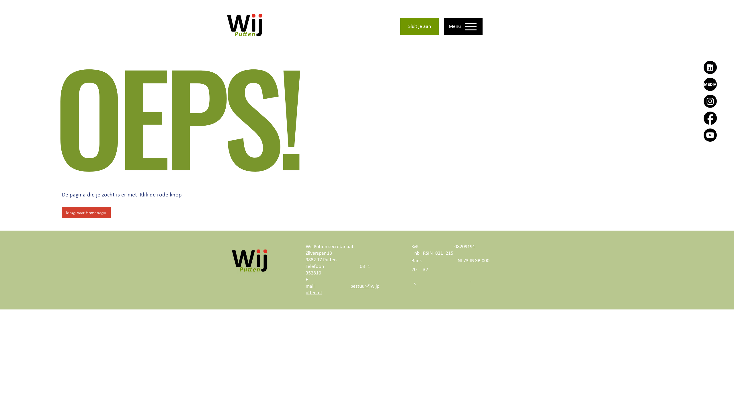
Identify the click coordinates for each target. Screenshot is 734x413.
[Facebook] (710, 118)
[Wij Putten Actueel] (710, 84)
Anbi (416, 253)
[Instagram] (710, 101)
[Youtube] (710, 135)
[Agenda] (710, 67)
